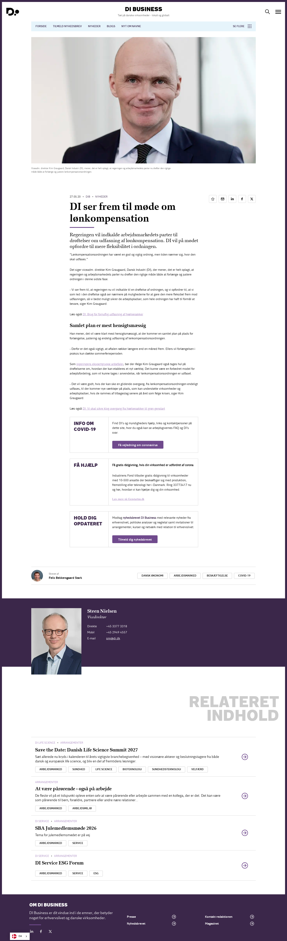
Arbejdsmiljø (82, 808)
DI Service (42, 821)
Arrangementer (71, 742)
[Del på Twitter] (252, 199)
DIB (88, 196)
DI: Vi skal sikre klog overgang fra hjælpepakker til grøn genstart (124, 408)
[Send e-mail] (222, 199)
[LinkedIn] (31, 932)
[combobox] (20, 936)
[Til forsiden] (13, 12)
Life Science (103, 769)
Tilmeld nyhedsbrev (67, 26)
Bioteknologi (132, 769)
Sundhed (78, 769)
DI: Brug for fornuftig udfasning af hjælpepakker (113, 314)
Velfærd (197, 769)
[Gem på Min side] (213, 199)
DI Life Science (45, 742)
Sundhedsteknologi (166, 769)
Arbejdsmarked (185, 575)
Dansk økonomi (152, 575)
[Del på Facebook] (242, 199)
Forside (41, 26)
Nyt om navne (131, 26)
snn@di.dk (113, 638)
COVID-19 (244, 575)
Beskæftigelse (217, 575)
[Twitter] (50, 932)
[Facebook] (41, 932)
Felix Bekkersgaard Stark (65, 578)
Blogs (111, 26)
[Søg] (267, 11)
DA (20, 936)
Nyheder (94, 26)
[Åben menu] (278, 12)
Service (77, 843)
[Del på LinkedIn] (232, 199)
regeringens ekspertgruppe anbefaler (99, 364)
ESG (96, 873)
